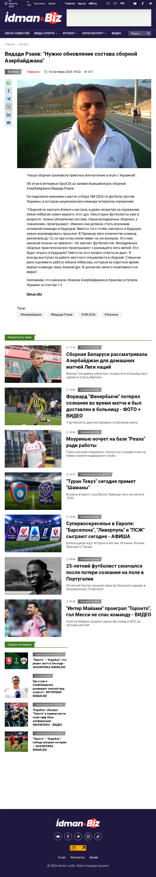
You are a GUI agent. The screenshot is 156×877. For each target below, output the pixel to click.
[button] (8, 83)
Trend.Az (70, 3)
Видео (116, 33)
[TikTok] (97, 836)
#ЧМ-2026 (88, 314)
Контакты (39, 3)
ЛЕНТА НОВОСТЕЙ (17, 33)
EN (115, 3)
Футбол (13, 72)
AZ (108, 3)
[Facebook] (143, 3)
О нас (29, 3)
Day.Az (82, 3)
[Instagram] (88, 836)
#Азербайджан (31, 314)
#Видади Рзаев (61, 314)
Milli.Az (93, 3)
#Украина (111, 314)
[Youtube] (135, 3)
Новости (33, 72)
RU (122, 3)
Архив (51, 3)
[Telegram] (150, 3)
